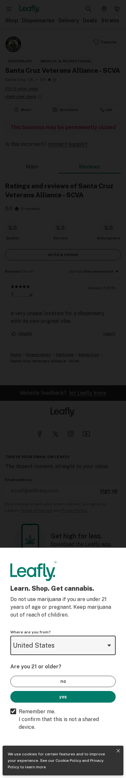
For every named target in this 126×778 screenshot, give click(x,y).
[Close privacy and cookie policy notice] (118, 750)
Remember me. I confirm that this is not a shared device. (59, 719)
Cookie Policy (68, 760)
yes (63, 696)
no (63, 681)
